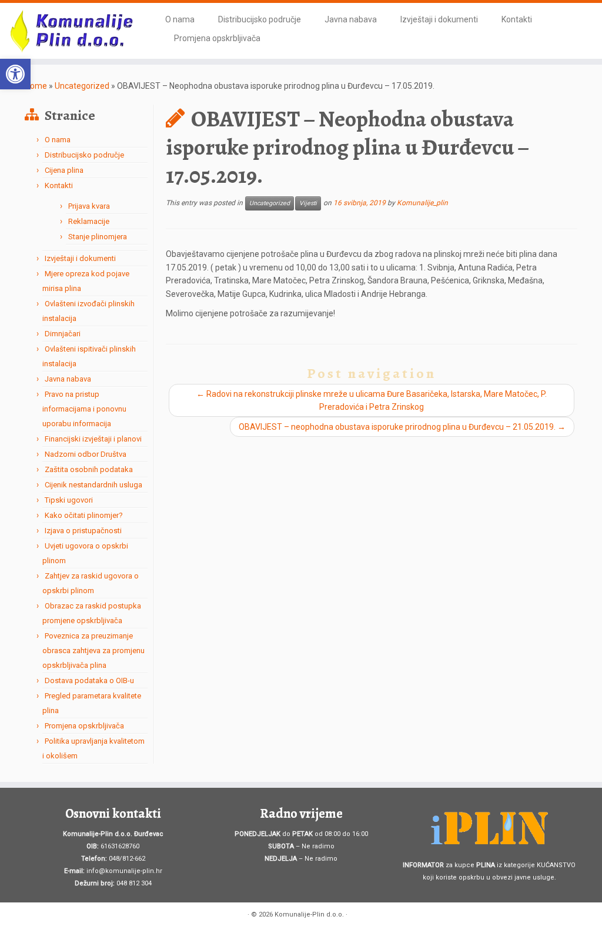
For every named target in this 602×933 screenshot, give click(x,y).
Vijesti (308, 203)
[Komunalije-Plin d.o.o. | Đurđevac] (70, 31)
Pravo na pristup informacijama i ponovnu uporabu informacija (84, 409)
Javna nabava (351, 19)
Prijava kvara (89, 206)
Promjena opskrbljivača (217, 38)
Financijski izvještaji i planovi (93, 438)
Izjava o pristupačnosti (83, 530)
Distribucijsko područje (259, 19)
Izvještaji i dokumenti (439, 19)
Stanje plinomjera (97, 236)
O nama (180, 19)
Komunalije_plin (422, 203)
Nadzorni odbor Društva (85, 454)
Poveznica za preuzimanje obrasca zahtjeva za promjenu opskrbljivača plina (93, 650)
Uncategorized (82, 86)
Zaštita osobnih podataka (89, 469)
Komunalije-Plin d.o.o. (309, 914)
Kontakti (516, 19)
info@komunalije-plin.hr (124, 871)
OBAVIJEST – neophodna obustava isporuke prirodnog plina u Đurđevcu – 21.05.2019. (402, 427)
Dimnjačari (63, 333)
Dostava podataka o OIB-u (89, 680)
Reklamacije (88, 221)
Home (36, 86)
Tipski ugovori (69, 500)
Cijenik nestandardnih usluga (93, 484)
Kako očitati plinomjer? (84, 515)
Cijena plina (64, 170)
